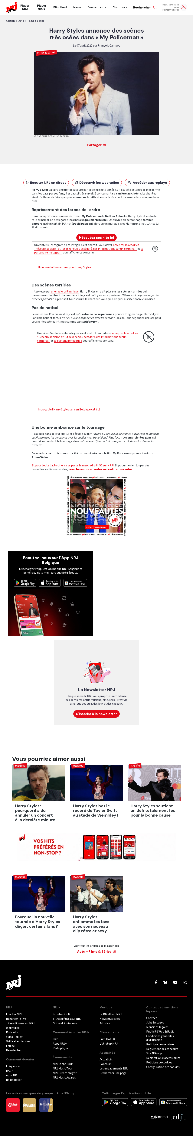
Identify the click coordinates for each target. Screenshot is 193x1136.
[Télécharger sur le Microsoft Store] (75, 583)
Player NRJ (25, 7)
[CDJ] (179, 1117)
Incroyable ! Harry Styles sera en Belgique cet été (69, 409)
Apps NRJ (12, 1075)
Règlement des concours (162, 1049)
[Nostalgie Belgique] (29, 1105)
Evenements (96, 7)
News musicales (110, 1019)
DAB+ (9, 1071)
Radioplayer (13, 1080)
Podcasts (12, 1032)
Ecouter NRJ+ (61, 1014)
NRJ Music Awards (64, 1078)
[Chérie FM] (13, 1105)
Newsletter (13, 1051)
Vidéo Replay (14, 1037)
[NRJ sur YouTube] (175, 982)
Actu (21, 21)
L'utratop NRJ (109, 1044)
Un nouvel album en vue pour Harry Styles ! (65, 267)
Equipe (10, 1046)
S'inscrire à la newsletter (96, 714)
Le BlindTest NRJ (111, 1014)
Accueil (10, 21)
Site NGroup (154, 1054)
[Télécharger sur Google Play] (25, 583)
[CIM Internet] (159, 1117)
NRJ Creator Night (65, 1073)
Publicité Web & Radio (160, 1032)
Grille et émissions (18, 1041)
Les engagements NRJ (114, 1069)
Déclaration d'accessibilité (163, 1058)
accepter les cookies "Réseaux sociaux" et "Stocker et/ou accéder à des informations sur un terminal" (86, 247)
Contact (151, 1018)
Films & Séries (36, 21)
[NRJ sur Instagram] (185, 982)
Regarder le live (16, 1019)
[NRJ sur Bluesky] (165, 982)
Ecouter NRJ (14, 1014)
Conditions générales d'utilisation (160, 1038)
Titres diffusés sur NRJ (20, 1023)
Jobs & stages (155, 1023)
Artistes (105, 1023)
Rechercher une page (113, 1073)
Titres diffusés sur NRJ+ (68, 1019)
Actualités (106, 1060)
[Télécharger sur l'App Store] (50, 583)
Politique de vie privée (160, 1044)
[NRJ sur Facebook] (156, 982)
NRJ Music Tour (62, 1069)
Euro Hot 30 (107, 1039)
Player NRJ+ (41, 7)
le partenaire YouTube (68, 341)
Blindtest (60, 7)
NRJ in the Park (63, 1064)
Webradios (13, 1028)
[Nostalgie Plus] (46, 1105)
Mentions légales (157, 1027)
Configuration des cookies (163, 1067)
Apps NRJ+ (60, 1044)
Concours (120, 7)
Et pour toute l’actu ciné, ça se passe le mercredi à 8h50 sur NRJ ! (73, 465)
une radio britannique (65, 291)
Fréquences (13, 1066)
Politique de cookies (159, 1063)
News (77, 7)
